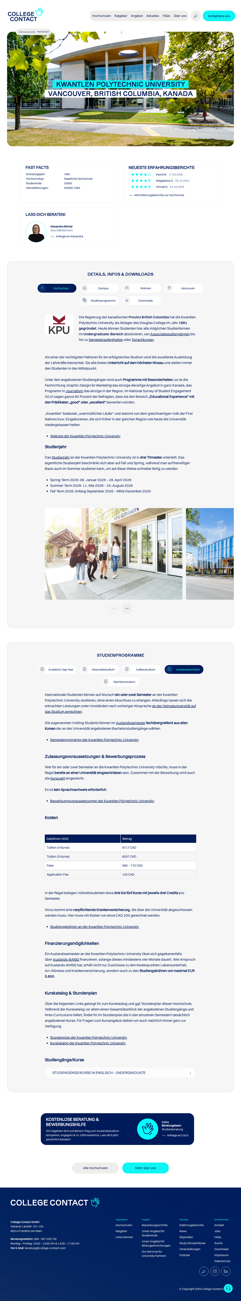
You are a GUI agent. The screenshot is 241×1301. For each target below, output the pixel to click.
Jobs (217, 1231)
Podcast (184, 1255)
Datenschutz (222, 1261)
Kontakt (219, 1225)
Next (127, 608)
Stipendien (186, 1237)
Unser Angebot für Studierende (153, 1233)
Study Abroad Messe (192, 1243)
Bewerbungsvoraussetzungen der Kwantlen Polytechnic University (102, 801)
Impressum (221, 1255)
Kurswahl (57, 778)
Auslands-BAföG (66, 959)
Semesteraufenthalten (106, 339)
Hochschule (43, 31)
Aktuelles (152, 16)
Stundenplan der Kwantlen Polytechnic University (88, 1037)
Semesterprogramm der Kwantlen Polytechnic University (94, 739)
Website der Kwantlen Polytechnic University (85, 436)
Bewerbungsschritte (155, 1225)
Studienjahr (61, 457)
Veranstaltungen (189, 1249)
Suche (218, 1243)
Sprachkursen (143, 339)
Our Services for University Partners (154, 1253)
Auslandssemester (130, 723)
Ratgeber (121, 1231)
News (183, 1231)
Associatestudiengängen (170, 334)
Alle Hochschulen (27, 31)
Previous (114, 608)
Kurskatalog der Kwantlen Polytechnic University (88, 1043)
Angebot (137, 16)
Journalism (74, 391)
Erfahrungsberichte (191, 1225)
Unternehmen (124, 1237)
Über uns (180, 16)
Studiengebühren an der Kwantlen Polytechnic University (94, 926)
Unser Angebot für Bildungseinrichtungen (156, 1243)
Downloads (221, 1249)
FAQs (166, 16)
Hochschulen (124, 1225)
